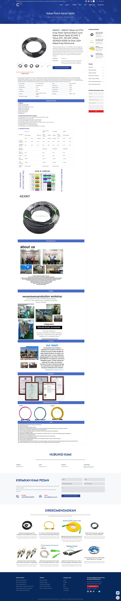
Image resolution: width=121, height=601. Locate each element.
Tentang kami (92, 4)
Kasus (64, 584)
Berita (85, 4)
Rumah (61, 4)
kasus (80, 4)
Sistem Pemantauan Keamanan (95, 81)
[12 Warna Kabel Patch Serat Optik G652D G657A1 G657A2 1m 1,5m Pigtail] (94, 550)
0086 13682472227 (89, 466)
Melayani (74, 4)
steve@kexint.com (50, 497)
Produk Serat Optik (59, 17)
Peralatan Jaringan (92, 72)
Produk (67, 4)
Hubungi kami (101, 4)
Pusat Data (91, 67)
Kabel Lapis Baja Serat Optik (94, 84)
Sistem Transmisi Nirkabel (94, 78)
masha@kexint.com (43, 466)
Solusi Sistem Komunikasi (94, 75)
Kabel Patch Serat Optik (68, 17)
